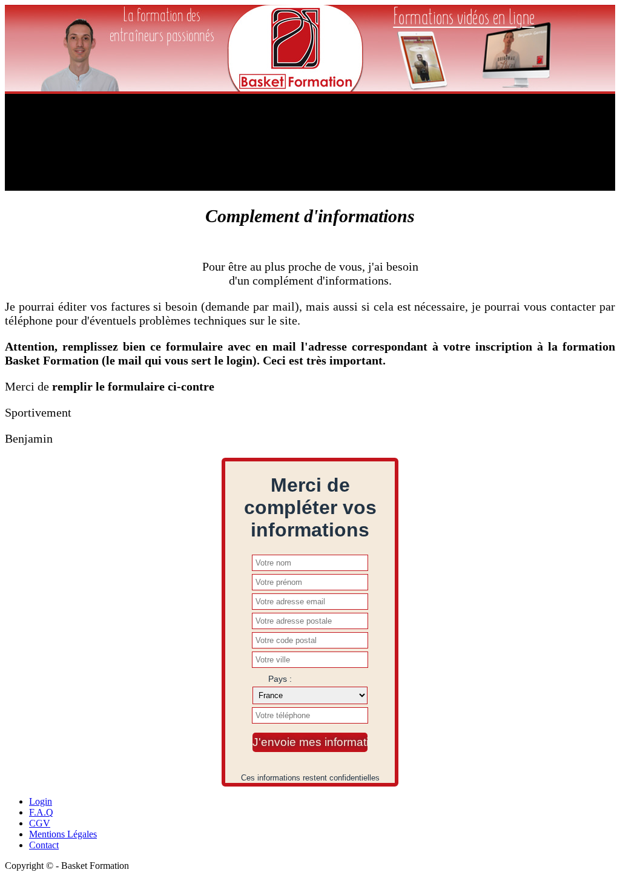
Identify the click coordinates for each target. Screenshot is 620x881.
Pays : (280, 679)
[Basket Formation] (295, 88)
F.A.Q (41, 812)
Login (40, 801)
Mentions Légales (63, 834)
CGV (39, 823)
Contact (44, 845)
